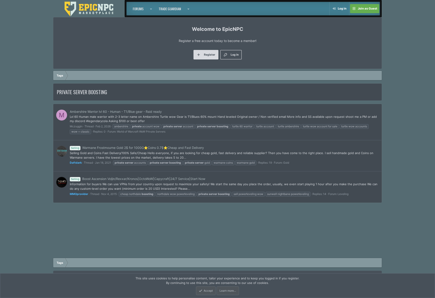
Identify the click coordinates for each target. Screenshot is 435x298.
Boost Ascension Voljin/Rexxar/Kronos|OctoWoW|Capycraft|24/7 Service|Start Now (138, 179)
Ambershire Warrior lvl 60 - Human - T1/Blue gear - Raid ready (116, 111)
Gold (286, 162)
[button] (151, 8)
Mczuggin (76, 126)
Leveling (343, 194)
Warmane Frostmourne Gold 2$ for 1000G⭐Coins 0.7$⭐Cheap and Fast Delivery (137, 148)
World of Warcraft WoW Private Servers (141, 131)
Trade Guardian (170, 8)
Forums (138, 8)
